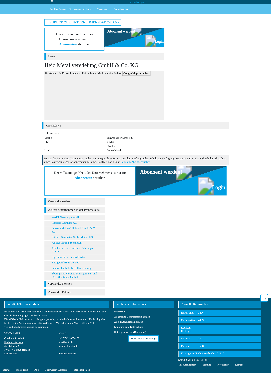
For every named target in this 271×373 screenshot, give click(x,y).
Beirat (6, 369)
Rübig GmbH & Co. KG (65, 262)
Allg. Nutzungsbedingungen (128, 321)
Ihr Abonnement (187, 364)
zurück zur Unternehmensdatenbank (84, 22)
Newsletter (223, 364)
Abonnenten (68, 44)
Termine (207, 364)
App (36, 369)
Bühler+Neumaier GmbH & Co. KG (72, 237)
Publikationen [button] (57, 9)
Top (264, 297)
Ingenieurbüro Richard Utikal (69, 257)
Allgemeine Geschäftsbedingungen (132, 316)
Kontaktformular (67, 353)
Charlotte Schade (13, 338)
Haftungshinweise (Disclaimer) (130, 332)
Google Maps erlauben (136, 73)
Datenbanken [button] (121, 9)
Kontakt (239, 364)
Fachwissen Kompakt (56, 369)
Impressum (119, 311)
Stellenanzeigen (82, 369)
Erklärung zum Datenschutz (128, 326)
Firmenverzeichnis (80, 9)
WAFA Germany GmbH (65, 217)
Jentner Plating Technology (67, 242)
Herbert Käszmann (13, 342)
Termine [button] (102, 9)
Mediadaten (22, 369)
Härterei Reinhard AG (64, 222)
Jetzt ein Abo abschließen (135, 161)
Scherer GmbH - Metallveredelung (71, 268)
